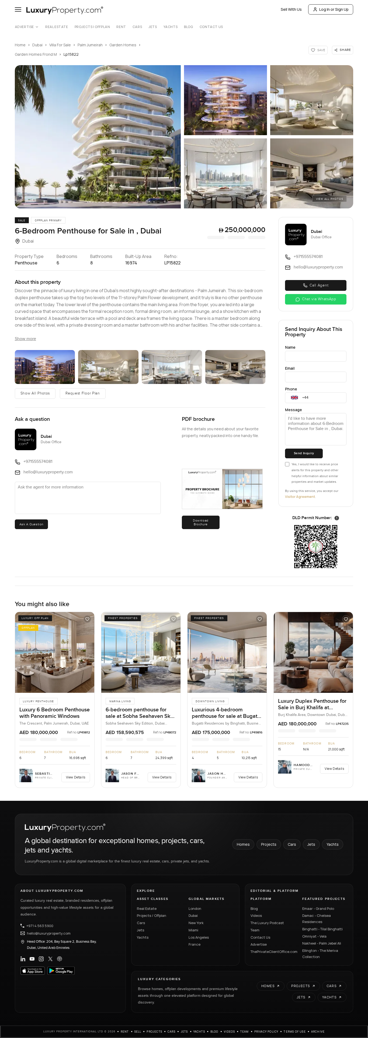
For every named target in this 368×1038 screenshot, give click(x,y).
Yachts (171, 27)
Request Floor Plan (82, 393)
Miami (193, 930)
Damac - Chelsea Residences (316, 918)
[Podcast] (59, 958)
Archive (318, 1031)
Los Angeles (199, 937)
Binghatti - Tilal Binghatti (322, 929)
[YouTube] (32, 958)
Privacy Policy (266, 1031)
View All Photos (329, 199)
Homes (243, 844)
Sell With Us (291, 9)
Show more (25, 338)
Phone (291, 389)
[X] (50, 958)
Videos (256, 915)
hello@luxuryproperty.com (49, 933)
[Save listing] (87, 619)
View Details (75, 777)
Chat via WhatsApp (319, 299)
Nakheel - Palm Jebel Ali (321, 943)
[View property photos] (98, 136)
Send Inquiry (304, 453)
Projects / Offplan (151, 915)
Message (293, 409)
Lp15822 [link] (71, 54)
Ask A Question (31, 524)
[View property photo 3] (311, 100)
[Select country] (294, 397)
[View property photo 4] (225, 173)
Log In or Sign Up (334, 9)
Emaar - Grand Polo (318, 908)
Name (290, 347)
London (195, 908)
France (194, 944)
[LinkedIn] (22, 958)
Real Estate (56, 27)
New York (196, 922)
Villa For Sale (60, 44)
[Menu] (18, 9)
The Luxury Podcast (267, 922)
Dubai (37, 44)
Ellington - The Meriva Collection (320, 953)
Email (290, 368)
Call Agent (319, 285)
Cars (137, 27)
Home (20, 44)
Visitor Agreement (300, 496)
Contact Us (211, 27)
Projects (268, 844)
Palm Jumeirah (90, 44)
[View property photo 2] (225, 100)
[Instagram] (41, 958)
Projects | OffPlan (92, 27)
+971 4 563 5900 (39, 926)
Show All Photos (35, 393)
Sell (137, 1031)
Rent (121, 27)
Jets (152, 27)
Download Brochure (201, 522)
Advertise (24, 27)
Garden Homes (122, 44)
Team (255, 930)
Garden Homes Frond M (36, 54)
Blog (188, 27)
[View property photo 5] (311, 173)
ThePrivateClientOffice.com (273, 951)
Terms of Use (294, 1031)
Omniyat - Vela (314, 936)
